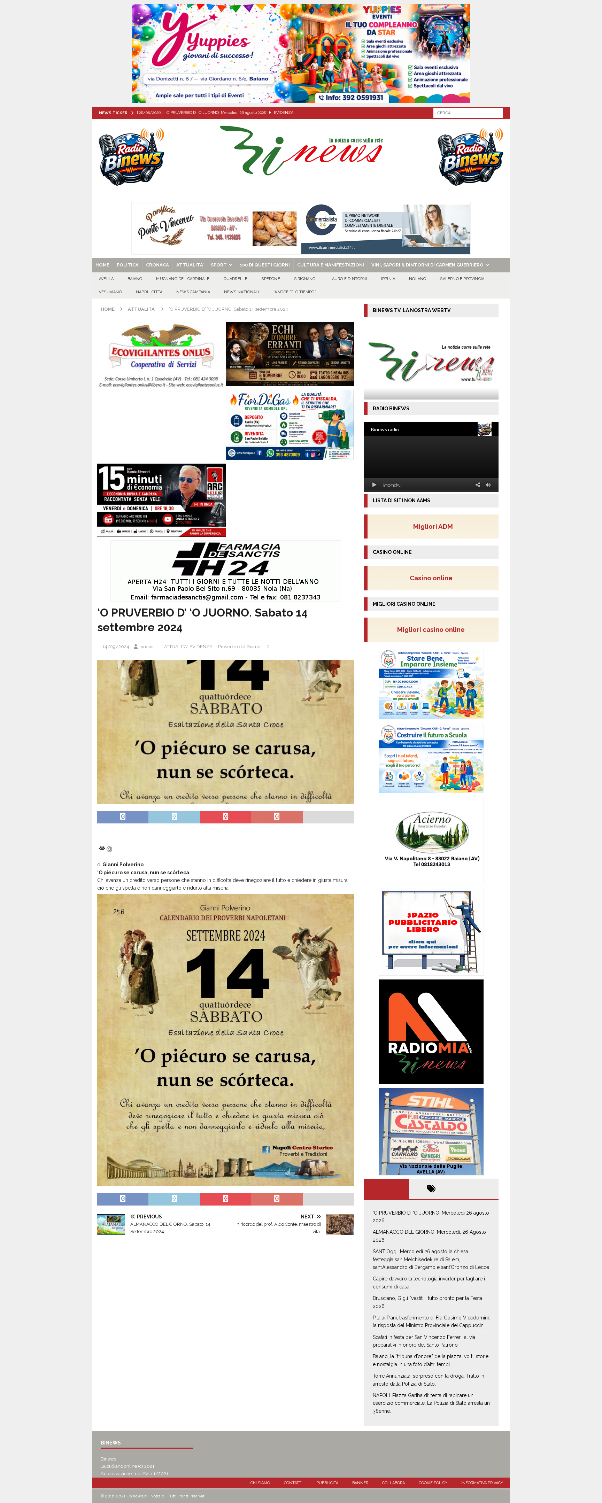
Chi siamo (260, 1483)
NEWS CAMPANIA (193, 292)
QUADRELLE (236, 279)
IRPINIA (388, 279)
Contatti (293, 1483)
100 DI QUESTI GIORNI (265, 265)
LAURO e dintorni (348, 279)
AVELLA (106, 279)
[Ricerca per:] (468, 112)
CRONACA (157, 265)
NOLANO (417, 279)
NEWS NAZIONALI (242, 292)
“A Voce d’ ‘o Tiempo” (294, 292)
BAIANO (135, 279)
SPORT (219, 265)
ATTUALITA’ (189, 265)
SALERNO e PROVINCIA (462, 279)
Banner (360, 1483)
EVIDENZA (201, 646)
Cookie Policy (433, 1483)
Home (102, 265)
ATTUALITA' (175, 646)
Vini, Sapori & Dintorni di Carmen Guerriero (427, 265)
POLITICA (128, 265)
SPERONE (270, 279)
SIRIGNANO (305, 279)
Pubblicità (327, 1483)
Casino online (433, 578)
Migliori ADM (433, 526)
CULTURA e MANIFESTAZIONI (330, 265)
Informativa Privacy (482, 1483)
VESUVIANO (110, 292)
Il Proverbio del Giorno (237, 646)
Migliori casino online (433, 629)
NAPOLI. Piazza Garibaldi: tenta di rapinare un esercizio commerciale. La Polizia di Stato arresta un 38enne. (431, 1403)
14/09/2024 (115, 646)
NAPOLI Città (149, 292)
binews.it (148, 646)
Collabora (393, 1483)
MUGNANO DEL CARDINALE (182, 279)
